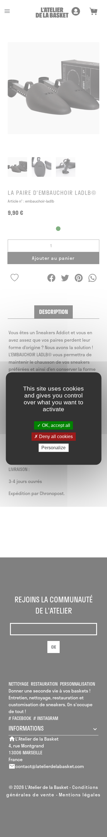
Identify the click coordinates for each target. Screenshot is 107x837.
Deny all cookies (55, 436)
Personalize (53, 447)
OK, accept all (55, 425)
